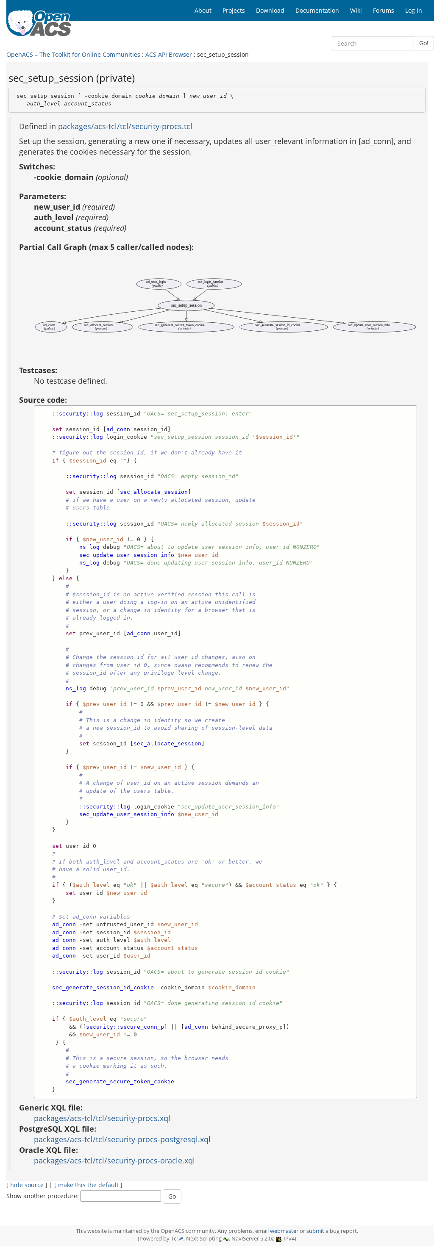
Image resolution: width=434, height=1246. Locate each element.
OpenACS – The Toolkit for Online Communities (73, 54)
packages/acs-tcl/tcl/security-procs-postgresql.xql (122, 1139)
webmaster (284, 1231)
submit (315, 1231)
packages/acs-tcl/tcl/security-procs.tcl (125, 126)
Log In (413, 10)
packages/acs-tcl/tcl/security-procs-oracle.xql (114, 1160)
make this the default (88, 1185)
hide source (27, 1185)
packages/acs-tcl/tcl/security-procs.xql (102, 1118)
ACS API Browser (168, 54)
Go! (423, 43)
